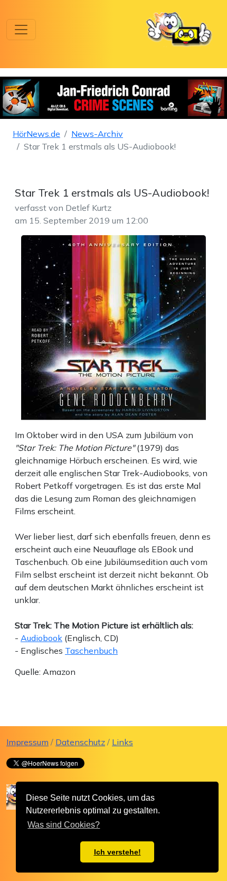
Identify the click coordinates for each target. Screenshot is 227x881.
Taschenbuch (91, 650)
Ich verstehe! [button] (117, 852)
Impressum (27, 742)
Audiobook (41, 638)
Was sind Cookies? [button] (63, 824)
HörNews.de (36, 133)
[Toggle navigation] (21, 29)
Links (122, 742)
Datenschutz (80, 742)
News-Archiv (97, 133)
